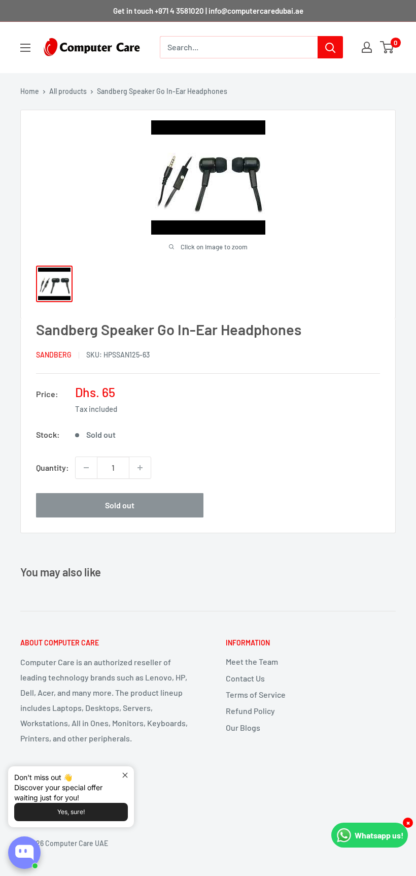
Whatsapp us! (379, 835)
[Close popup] (125, 775)
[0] (387, 47)
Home (29, 91)
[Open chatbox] (24, 852)
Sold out (119, 505)
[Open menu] (25, 48)
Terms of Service (256, 694)
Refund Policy (250, 711)
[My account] (367, 47)
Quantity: (52, 467)
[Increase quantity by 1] (140, 467)
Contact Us (245, 678)
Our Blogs (243, 727)
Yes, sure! (71, 812)
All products (68, 91)
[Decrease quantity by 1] (86, 467)
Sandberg (54, 354)
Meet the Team (252, 661)
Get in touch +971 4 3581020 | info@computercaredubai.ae (208, 10)
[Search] (330, 47)
